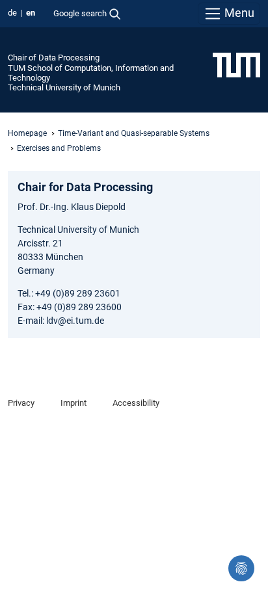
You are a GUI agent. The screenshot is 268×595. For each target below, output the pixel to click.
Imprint (73, 403)
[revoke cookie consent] (241, 568)
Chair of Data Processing (54, 57)
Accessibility (136, 403)
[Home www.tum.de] (236, 64)
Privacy (21, 403)
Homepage (27, 133)
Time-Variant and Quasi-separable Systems (133, 133)
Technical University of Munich (64, 87)
